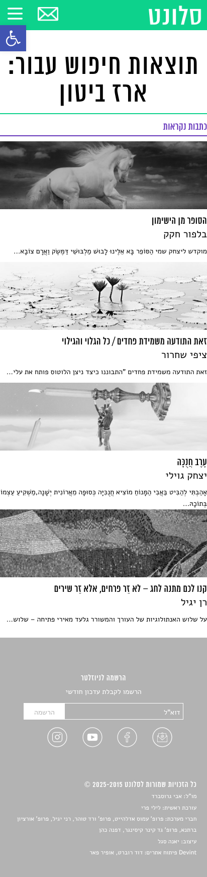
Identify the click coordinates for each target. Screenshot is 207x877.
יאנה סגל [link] (168, 842)
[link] (13, 38)
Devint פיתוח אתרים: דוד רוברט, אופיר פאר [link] (142, 853)
